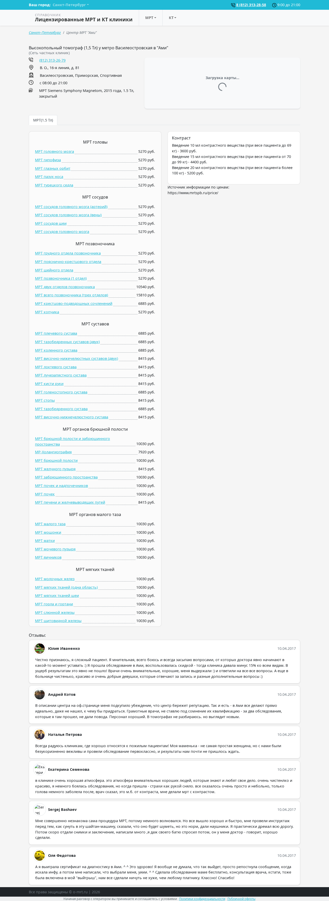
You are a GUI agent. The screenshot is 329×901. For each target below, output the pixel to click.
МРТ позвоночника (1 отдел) (61, 278)
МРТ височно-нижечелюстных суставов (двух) (76, 358)
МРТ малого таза (50, 523)
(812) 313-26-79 (52, 60)
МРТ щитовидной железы (58, 620)
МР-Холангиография (53, 451)
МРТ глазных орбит (52, 168)
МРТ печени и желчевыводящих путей (70, 502)
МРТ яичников (48, 557)
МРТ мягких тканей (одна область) (66, 587)
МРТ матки (45, 540)
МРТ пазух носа (49, 176)
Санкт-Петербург (45, 32)
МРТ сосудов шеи (51, 223)
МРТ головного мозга (54, 151)
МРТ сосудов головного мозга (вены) (68, 214)
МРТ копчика (47, 311)
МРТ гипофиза (48, 159)
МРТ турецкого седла (54, 185)
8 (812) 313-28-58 (251, 4)
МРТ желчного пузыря (55, 468)
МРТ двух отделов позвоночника (65, 286)
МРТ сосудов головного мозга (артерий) (71, 206)
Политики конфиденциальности (202, 899)
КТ (171, 17)
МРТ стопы (45, 400)
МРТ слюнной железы (55, 612)
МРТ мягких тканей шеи (57, 595)
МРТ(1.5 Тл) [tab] (43, 120)
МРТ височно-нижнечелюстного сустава (71, 417)
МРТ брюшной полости (56, 460)
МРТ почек (45, 494)
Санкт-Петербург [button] (69, 4)
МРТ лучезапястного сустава (61, 375)
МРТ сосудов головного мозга (62, 231)
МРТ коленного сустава (56, 350)
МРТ (149, 17)
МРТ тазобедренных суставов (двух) (67, 341)
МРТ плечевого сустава (56, 333)
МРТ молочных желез (55, 578)
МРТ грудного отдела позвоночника (68, 253)
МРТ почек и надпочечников (61, 485)
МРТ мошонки (48, 532)
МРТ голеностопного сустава (61, 392)
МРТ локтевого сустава (56, 366)
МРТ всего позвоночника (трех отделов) (71, 295)
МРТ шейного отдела (54, 270)
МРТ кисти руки (49, 383)
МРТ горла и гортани (54, 604)
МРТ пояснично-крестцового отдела (68, 261)
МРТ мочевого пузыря (55, 549)
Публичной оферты (241, 899)
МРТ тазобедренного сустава (61, 408)
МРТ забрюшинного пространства (66, 477)
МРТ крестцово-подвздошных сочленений (73, 303)
